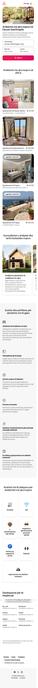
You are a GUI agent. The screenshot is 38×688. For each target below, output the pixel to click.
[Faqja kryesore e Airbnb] (4, 3)
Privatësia (14, 678)
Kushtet (22, 678)
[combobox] (18, 44)
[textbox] (10, 51)
